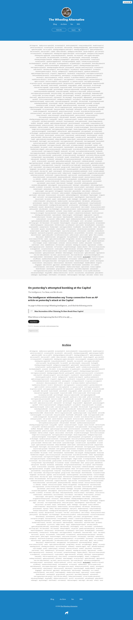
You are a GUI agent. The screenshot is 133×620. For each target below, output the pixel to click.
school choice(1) (99, 187)
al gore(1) (45, 203)
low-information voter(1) (61, 235)
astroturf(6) (101, 107)
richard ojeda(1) (60, 229)
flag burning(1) (93, 195)
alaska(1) (95, 237)
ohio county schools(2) (45, 155)
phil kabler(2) (98, 157)
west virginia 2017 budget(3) (52, 151)
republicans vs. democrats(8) (78, 91)
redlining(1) (34, 275)
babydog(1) (76, 185)
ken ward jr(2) (41, 169)
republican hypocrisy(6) (79, 107)
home (101, 275)
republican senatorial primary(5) (86, 117)
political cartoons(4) (47, 125)
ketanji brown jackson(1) (82, 261)
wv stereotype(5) (99, 113)
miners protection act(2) (65, 185)
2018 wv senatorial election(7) (47, 99)
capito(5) (60, 119)
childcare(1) (95, 191)
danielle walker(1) (90, 263)
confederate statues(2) (88, 161)
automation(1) (94, 269)
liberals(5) (73, 117)
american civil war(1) (72, 243)
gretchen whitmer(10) (96, 79)
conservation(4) (69, 135)
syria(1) (45, 243)
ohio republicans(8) (68, 93)
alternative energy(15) (49, 69)
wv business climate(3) (77, 145)
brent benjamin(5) (69, 121)
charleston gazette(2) (72, 169)
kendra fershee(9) (87, 83)
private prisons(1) (96, 193)
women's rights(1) (95, 267)
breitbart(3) (99, 151)
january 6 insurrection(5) (66, 111)
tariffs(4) (33, 123)
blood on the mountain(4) (97, 127)
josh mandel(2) (97, 181)
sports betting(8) (58, 89)
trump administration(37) (58, 55)
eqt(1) (88, 241)
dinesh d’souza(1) (40, 269)
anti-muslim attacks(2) (86, 169)
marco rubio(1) (63, 251)
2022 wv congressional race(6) (63, 107)
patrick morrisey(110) (36, 47)
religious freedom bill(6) (36, 107)
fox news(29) (64, 57)
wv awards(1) (47, 187)
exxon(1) (41, 207)
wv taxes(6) (96, 103)
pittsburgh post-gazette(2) (89, 183)
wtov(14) (54, 71)
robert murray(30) (41, 57)
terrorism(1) (58, 207)
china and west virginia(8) (41, 87)
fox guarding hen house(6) (96, 101)
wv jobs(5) (77, 111)
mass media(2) (38, 167)
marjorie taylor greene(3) (40, 143)
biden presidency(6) (70, 103)
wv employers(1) (71, 229)
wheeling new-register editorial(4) (95, 125)
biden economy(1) (59, 263)
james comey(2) (50, 183)
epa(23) (78, 61)
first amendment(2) (40, 173)
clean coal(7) (33, 97)
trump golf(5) (53, 119)
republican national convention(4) (48, 133)
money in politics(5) (91, 115)
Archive (64, 24)
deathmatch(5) (89, 113)
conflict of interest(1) (39, 201)
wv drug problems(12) (78, 75)
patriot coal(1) (84, 235)
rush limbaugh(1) (78, 215)
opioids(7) (35, 99)
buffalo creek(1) (60, 219)
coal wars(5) (59, 121)
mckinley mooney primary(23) (90, 61)
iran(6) (85, 109)
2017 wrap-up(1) (33, 223)
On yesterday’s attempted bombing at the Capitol (59, 288)
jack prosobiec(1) (75, 207)
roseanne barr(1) (44, 227)
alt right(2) (47, 163)
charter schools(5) (89, 119)
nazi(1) (69, 199)
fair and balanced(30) (53, 57)
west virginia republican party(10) (52, 83)
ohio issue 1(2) (44, 171)
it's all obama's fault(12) (78, 77)
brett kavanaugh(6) (36, 109)
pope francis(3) (96, 143)
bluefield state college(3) (37, 149)
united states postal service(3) (85, 139)
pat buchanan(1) (37, 203)
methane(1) (71, 241)
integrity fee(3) (98, 139)
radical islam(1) (61, 199)
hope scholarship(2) (48, 157)
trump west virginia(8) (62, 91)
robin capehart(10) (63, 81)
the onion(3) (44, 147)
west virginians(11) (69, 79)
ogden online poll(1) (47, 235)
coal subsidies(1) (98, 221)
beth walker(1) (84, 195)
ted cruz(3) (72, 151)
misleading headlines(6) (41, 103)
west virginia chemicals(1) (49, 261)
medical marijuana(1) (83, 209)
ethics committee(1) (95, 205)
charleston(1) (49, 247)
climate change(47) (88, 51)
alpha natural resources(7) (45, 97)
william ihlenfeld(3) (60, 139)
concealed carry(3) (80, 137)
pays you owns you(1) (63, 255)
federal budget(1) (65, 223)
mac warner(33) (78, 55)
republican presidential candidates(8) (44, 91)
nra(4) (33, 135)
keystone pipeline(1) (98, 249)
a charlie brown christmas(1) (83, 213)
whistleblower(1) (49, 245)
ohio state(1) (101, 227)
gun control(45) (99, 51)
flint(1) (51, 203)
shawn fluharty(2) (87, 167)
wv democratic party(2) (69, 155)
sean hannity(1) (50, 269)
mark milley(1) (90, 187)
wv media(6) (98, 99)
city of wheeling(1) (54, 209)
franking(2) (70, 183)
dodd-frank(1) (53, 275)
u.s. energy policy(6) (92, 105)
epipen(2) (49, 169)
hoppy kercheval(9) (98, 83)
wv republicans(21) (75, 63)
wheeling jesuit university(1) (43, 215)
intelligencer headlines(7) (64, 99)
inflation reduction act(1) (60, 273)
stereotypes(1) (100, 261)
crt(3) (100, 145)
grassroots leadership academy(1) (63, 233)
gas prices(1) (69, 269)
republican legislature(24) (53, 61)
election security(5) (78, 113)
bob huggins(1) (59, 191)
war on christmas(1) (61, 241)
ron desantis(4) (85, 123)
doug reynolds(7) (78, 97)
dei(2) (82, 157)
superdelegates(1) (80, 197)
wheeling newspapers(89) (80, 47)
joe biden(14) (96, 69)
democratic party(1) (67, 197)
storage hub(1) (70, 239)
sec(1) (81, 221)
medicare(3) (64, 151)
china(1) (87, 251)
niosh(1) (81, 243)
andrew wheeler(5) (57, 113)
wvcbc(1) (69, 257)
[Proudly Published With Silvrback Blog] (66, 613)
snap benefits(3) (91, 137)
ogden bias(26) (75, 59)
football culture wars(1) (38, 217)
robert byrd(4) (69, 127)
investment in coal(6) (42, 105)
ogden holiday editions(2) (98, 163)
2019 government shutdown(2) (72, 159)
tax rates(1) (48, 199)
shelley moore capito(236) (46, 45)
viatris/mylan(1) (48, 257)
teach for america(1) (97, 213)
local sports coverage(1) (37, 213)
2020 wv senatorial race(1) (50, 251)
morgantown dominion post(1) (41, 193)
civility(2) (44, 179)
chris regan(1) (83, 199)
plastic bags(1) (45, 231)
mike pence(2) (35, 159)
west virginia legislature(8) (87, 89)
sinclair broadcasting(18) (52, 65)
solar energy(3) (79, 147)
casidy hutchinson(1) (39, 267)
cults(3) (91, 149)
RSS (78, 24)
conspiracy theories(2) (60, 175)
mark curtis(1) (80, 225)
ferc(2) (90, 171)
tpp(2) (50, 171)
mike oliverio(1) (47, 265)
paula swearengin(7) (98, 97)
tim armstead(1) (50, 229)
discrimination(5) (53, 111)
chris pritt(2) (77, 183)
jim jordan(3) (88, 145)
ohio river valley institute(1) (41, 255)
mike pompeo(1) (48, 263)
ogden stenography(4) (74, 131)
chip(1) (68, 219)
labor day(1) (55, 187)
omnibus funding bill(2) (53, 153)
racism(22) (45, 63)
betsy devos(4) (40, 135)
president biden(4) (99, 133)
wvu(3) (50, 147)
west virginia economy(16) (38, 67)
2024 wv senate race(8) (93, 87)
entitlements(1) (82, 259)
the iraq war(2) (76, 161)
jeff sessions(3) (79, 141)
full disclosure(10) (68, 83)
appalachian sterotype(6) (37, 101)
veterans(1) (100, 229)
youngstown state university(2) (96, 173)
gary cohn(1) (77, 211)
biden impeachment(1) (66, 187)
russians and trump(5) (70, 119)
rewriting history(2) (83, 179)
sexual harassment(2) (84, 175)
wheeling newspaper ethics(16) (55, 67)
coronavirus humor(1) (47, 249)
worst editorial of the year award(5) (91, 111)
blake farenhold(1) (68, 217)
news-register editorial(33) (91, 55)
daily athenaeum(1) (35, 261)
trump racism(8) (54, 87)
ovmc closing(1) (37, 243)
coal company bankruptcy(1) (53, 197)
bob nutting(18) (39, 65)
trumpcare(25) (95, 59)
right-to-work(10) (39, 81)
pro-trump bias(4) (97, 131)
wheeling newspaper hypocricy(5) (38, 119)
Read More (33, 321)
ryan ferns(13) (71, 73)
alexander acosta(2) (97, 165)
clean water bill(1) (87, 227)
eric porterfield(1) (80, 233)
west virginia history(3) (67, 141)
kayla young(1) (40, 191)
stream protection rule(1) (98, 207)
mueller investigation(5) (40, 111)
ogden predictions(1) (48, 253)
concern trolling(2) (98, 169)
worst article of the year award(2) (95, 155)
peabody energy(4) (80, 135)
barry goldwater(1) (72, 237)
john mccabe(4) (59, 127)
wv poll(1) (32, 187)
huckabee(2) (50, 159)
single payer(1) (88, 215)
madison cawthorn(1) (60, 257)
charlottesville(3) (69, 147)
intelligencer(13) (62, 71)
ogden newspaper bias (52, 326)
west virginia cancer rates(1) (66, 261)
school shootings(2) (66, 153)
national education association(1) (86, 229)
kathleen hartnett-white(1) (78, 219)
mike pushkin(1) (84, 185)
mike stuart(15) (37, 69)
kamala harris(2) (86, 165)
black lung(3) (42, 141)
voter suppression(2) (38, 181)
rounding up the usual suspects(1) (58, 205)
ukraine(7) (78, 95)
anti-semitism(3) (71, 143)
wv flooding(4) (34, 133)
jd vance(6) (52, 105)
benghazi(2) (33, 169)
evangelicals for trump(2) (79, 173)
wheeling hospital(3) (90, 147)
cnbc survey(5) (47, 113)
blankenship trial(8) (97, 93)
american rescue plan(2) (55, 179)
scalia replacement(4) (81, 121)
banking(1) (75, 199)
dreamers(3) (100, 147)
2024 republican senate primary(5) (48, 117)
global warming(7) (68, 95)
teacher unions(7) (96, 95)
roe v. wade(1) (95, 265)
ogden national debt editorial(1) (40, 221)
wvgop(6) (59, 105)
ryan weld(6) (74, 101)
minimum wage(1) (81, 241)
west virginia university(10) (92, 81)
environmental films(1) (85, 237)
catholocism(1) (78, 217)
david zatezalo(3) (58, 147)
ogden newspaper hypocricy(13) (40, 73)
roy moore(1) (51, 219)
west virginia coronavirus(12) (94, 73)
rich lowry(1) (55, 193)
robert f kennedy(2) (97, 159)
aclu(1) (99, 197)
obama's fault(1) (67, 211)
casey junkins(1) (56, 215)
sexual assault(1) (33, 227)
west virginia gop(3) (89, 141)
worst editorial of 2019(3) (80, 149)
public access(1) (74, 235)
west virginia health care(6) (95, 109)
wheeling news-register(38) (42, 55)
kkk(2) (73, 163)
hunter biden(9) (53, 85)
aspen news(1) (85, 267)
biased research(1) (91, 197)
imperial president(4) (35, 125)
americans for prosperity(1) (45, 233)
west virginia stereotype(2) (37, 153)
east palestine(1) (89, 273)
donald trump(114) (98, 45)
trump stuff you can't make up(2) (71, 165)
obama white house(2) (39, 177)
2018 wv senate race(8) (79, 87)
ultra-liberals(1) (43, 209)
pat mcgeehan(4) (86, 131)
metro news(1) (50, 267)
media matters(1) (41, 219)
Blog (55, 24)
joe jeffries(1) (37, 259)
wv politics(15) (75, 69)
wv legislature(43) (48, 53)
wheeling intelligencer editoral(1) (80, 193)
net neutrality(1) (100, 223)
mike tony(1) (41, 195)
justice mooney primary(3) (53, 149)
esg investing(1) (43, 275)
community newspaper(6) (62, 101)
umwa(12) (67, 77)
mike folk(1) (90, 231)
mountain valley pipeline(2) (39, 185)
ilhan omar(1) (40, 237)
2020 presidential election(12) (40, 75)
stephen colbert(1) (82, 247)
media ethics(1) (99, 231)
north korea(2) (49, 175)
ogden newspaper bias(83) (96, 47)
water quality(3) (60, 143)
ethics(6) (61, 103)
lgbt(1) (91, 235)
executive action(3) (37, 151)
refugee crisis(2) (77, 153)
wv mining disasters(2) (89, 153)
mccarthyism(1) (70, 225)
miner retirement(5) (53, 115)
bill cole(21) (52, 63)
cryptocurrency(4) (79, 125)
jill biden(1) (59, 253)
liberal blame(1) (40, 211)
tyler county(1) (85, 207)
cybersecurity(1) (48, 225)
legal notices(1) (92, 245)
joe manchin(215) (60, 45)
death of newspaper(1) (37, 225)
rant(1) (46, 239)
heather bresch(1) (63, 201)
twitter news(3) (57, 137)
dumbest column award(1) (40, 205)
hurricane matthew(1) (75, 201)
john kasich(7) (58, 97)
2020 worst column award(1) (97, 247)
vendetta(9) (78, 83)
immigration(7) (86, 95)
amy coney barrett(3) (53, 141)
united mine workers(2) (37, 175)
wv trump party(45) (35, 53)
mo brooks (127, 2)
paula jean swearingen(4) (39, 131)
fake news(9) (44, 85)
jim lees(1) (59, 211)
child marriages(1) (72, 275)
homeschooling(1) (79, 263)
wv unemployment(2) (97, 175)
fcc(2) (30, 167)
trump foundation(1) (95, 203)
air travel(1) (101, 239)
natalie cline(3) (71, 139)
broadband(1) (77, 227)
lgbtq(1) (95, 239)
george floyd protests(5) (67, 115)
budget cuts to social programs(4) (41, 129)
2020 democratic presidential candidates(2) (75, 171)
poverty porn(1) (73, 205)
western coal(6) (49, 101)
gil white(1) (99, 217)
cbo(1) (95, 227)
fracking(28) (94, 57)
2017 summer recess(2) (82, 163)
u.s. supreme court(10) (76, 81)
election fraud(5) (100, 119)
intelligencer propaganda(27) (61, 59)
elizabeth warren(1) (50, 237)
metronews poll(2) (51, 177)
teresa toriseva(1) (89, 189)
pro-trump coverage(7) (48, 95)
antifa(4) (46, 123)
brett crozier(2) (34, 171)
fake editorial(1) (64, 221)
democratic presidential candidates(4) (82, 133)
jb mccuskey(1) (69, 189)
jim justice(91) (59, 47)
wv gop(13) (53, 73)
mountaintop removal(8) (45, 89)
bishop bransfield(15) (86, 69)
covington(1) (33, 233)
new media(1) (88, 221)
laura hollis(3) (100, 141)
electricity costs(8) (56, 93)
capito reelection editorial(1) (57, 239)
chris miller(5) (68, 113)
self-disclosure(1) (96, 201)
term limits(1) (97, 243)
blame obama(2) (75, 167)
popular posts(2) (57, 155)
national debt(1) (54, 221)
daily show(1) (68, 263)
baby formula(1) (76, 265)
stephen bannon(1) (83, 203)
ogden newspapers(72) (96, 49)
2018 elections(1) (59, 225)
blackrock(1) (67, 191)
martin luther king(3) (68, 137)
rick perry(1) (74, 223)
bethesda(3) (52, 143)
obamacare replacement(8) (71, 89)
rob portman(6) (53, 103)
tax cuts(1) (53, 255)
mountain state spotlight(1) (76, 251)
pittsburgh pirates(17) (66, 65)
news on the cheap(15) (63, 69)
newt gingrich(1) (61, 237)
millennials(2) (59, 159)
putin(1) (92, 261)
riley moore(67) (45, 51)
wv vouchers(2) (59, 157)
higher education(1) (70, 249)
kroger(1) (99, 263)
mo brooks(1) (86, 257)
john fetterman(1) (66, 265)
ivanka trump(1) (52, 243)
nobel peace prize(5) (36, 113)
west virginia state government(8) (40, 93)
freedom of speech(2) (66, 181)
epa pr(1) (42, 229)
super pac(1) (73, 203)
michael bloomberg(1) (69, 247)
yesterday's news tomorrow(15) (84, 67)
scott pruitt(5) (36, 121)
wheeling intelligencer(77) (81, 49)
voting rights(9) (72, 85)
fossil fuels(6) (69, 109)
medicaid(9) (36, 85)
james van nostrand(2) (59, 169)
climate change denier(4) (95, 121)
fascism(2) (43, 159)
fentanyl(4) (40, 123)
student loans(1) (37, 189)
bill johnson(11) (58, 79)
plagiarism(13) (62, 73)
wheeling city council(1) (79, 245)
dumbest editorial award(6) (84, 103)
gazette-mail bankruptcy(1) (87, 223)
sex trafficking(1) (87, 239)
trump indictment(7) (87, 99)
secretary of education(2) (52, 181)
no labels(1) (39, 187)
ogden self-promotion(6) (70, 105)
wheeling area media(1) (47, 241)
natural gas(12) (66, 75)
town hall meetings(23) (68, 61)
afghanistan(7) (88, 97)
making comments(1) (35, 253)
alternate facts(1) (49, 207)
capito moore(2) (72, 175)
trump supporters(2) (47, 165)
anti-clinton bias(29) (74, 57)
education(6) (81, 105)
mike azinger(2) (52, 185)
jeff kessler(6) (78, 109)
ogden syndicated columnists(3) (45, 139)
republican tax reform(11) (39, 79)
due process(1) (39, 199)
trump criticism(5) (41, 115)
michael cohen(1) (35, 231)
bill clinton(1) (86, 201)
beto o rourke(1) (98, 235)
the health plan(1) (90, 225)
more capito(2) (87, 159)
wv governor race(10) (36, 83)
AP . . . (69, 316)
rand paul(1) (38, 251)
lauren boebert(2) (87, 181)
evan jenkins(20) (86, 63)
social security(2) (41, 161)
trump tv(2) (57, 165)
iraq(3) (33, 139)
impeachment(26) (85, 59)
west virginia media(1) (36, 257)
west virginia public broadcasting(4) (62, 129)
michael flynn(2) (75, 157)
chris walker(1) (78, 189)
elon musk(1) (61, 195)
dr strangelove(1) (35, 249)
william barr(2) (67, 173)
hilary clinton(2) (60, 183)
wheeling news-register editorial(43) (64, 53)
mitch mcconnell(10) (51, 81)
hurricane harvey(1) (50, 213)
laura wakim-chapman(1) (82, 269)
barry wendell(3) (34, 147)
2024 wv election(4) (60, 125)
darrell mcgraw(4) (92, 135)
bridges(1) (102, 195)
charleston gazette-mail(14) (43, 71)
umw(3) (100, 135)
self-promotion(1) (52, 201)
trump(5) (80, 119)
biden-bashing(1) (68, 253)
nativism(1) (69, 245)
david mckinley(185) (72, 45)
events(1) (70, 213)
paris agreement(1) (87, 211)
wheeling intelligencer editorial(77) (63, 49)
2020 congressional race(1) (36, 247)
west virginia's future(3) (54, 145)
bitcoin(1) (49, 217)
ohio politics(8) (86, 93)
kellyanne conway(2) (77, 177)
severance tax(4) (59, 135)
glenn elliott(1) (77, 191)
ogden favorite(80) (36, 49)
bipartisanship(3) (98, 149)
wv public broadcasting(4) (81, 127)
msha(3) (95, 145)
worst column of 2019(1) (36, 239)
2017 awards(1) (54, 223)
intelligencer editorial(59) (75, 51)
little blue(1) (87, 249)
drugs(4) (51, 127)
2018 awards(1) (82, 231)
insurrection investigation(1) (92, 255)
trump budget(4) (51, 131)
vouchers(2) (98, 161)
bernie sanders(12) (55, 75)
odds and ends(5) (64, 117)
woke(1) (96, 275)
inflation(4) (70, 125)
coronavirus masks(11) (82, 79)
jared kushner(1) (50, 211)
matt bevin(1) (35, 245)
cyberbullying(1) (83, 205)
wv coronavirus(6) (47, 109)
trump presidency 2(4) (96, 123)
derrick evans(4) (49, 135)
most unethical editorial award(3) (85, 151)
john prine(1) (88, 243)
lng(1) (34, 197)
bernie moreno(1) (51, 195)
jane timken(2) (41, 183)
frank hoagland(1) (60, 267)
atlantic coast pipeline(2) (70, 179)
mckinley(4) (33, 127)
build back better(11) (92, 77)
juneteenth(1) (86, 265)
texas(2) (67, 157)
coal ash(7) (59, 95)
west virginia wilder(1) (66, 227)
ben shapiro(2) (81, 155)
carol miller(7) (77, 99)
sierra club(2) (77, 181)
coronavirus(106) (49, 47)
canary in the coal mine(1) (69, 231)
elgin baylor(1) (100, 253)
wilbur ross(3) (66, 145)
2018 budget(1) (74, 221)
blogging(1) (38, 265)
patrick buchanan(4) (74, 123)
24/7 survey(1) (58, 247)
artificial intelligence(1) (72, 195)
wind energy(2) (57, 171)
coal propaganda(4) (64, 133)
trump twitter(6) (92, 107)
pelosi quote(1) (34, 209)
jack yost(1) (40, 197)
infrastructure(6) (49, 107)
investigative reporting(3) (84, 143)
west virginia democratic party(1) (43, 271)
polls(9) (80, 85)
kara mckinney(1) (58, 189)
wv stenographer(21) (63, 63)
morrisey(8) (78, 93)
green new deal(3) (36, 137)
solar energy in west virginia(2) (51, 167)
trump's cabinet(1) (93, 199)
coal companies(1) (99, 233)
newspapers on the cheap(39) (95, 53)
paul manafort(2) (35, 165)
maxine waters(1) (37, 263)
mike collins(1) (86, 191)
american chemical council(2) (93, 177)
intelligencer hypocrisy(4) (95, 129)
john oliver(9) (87, 85)
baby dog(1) (82, 275)
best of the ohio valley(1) (60, 271)
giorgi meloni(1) (60, 269)
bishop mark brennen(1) (75, 271)
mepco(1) (96, 215)
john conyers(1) (57, 217)
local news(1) (89, 233)
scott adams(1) (62, 275)
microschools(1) (79, 273)
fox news (36, 326)
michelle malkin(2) (98, 171)
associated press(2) (95, 179)
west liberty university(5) (48, 121)
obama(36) (70, 55)
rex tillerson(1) (33, 207)
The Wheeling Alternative (69, 606)
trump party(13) (80, 73)
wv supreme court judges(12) (93, 75)
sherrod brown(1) (36, 235)
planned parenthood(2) (64, 177)
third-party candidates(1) (62, 203)
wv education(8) (96, 85)
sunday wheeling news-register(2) (60, 163)
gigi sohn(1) (56, 265)
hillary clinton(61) (61, 51)
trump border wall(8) (66, 87)
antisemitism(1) (48, 189)
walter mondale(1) (65, 193)
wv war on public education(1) (91, 271)
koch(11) (50, 79)
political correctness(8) (93, 91)
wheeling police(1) (35, 241)
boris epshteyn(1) (62, 213)
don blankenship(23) (35, 63)
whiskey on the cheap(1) (73, 267)
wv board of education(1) (97, 209)
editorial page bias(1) (96, 185)
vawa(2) (31, 173)
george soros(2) (65, 167)
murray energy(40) (80, 53)
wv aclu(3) (100, 137)
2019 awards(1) (60, 245)
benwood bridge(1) (55, 231)
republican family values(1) (49, 259)
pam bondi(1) (33, 195)
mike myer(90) (68, 47)
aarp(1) (54, 199)
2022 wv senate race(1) (94, 259)
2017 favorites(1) (44, 223)
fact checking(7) (67, 97)
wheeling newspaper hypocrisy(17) (89, 65)
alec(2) (34, 161)
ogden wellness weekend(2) (63, 161)
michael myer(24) (40, 61)
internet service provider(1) (68, 209)
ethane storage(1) (67, 215)
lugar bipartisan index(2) (36, 163)
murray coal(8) (36, 95)
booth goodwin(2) (37, 157)
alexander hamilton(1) (98, 241)
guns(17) (75, 65)
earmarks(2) (51, 161)
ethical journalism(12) (51, 77)
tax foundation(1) (63, 259)
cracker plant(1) (59, 249)
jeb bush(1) (80, 249)
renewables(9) (63, 85)
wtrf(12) (60, 77)
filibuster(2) (100, 153)
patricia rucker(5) (80, 115)
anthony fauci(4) (62, 131)
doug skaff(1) (48, 273)
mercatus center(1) (92, 219)
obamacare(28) (85, 57)
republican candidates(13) (91, 71)
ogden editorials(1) (90, 253)
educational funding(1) (37, 273)
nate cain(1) (89, 275)
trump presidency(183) (85, 45)
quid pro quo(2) (89, 157)
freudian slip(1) (54, 227)
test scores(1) (35, 229)
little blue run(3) (46, 137)
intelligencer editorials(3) (39, 145)
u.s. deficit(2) (37, 179)
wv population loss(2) (99, 167)
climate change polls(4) (79, 129)
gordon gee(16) (69, 67)
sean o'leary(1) (77, 257)
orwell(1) (99, 245)
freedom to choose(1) (98, 257)
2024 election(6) (83, 101)
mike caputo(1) (49, 191)
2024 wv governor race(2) (54, 173)
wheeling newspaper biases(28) (43, 59)
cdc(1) (42, 245)
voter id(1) (66, 207)
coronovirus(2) (33, 155)
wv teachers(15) (98, 67)
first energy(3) (34, 141)
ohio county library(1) (77, 255)
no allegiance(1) (94, 251)
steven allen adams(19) (98, 63)
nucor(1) (71, 273)
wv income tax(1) (78, 253)
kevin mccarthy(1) (79, 187)
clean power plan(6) (59, 109)
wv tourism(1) (73, 259)
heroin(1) (78, 239)
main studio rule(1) (89, 217)
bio (72, 24)
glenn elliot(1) (99, 273)
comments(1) (99, 225)
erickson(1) (62, 243)
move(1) (96, 211)
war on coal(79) (47, 49)
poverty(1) (98, 189)
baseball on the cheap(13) (76, 71)
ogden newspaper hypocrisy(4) (58, 123)
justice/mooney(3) (67, 149)
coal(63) (53, 51)
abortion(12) (40, 77)
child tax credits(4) (43, 127)
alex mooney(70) (35, 51)
